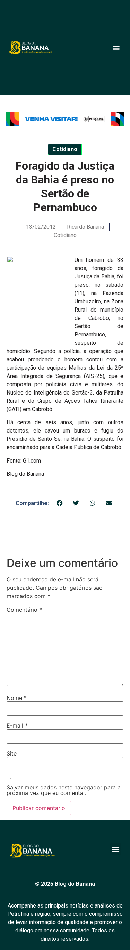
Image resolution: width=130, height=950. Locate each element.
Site (12, 753)
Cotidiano (65, 235)
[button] (116, 47)
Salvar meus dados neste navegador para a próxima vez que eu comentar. (64, 790)
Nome (17, 698)
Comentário (24, 609)
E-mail (17, 725)
